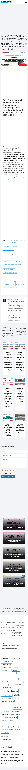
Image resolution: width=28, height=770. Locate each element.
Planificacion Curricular (15, 299)
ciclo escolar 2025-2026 (11, 658)
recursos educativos (9, 717)
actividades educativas (14, 645)
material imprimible (7, 695)
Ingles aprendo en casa (8, 284)
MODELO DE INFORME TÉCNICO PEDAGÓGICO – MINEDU (11, 629)
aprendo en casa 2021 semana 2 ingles (12, 261)
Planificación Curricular (18, 704)
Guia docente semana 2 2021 (10, 272)
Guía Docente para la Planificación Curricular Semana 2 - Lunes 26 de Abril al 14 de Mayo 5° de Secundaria (20, 332)
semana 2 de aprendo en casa (10, 290)
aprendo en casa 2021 (8, 249)
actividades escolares (10, 649)
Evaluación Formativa (18, 681)
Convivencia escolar (6, 664)
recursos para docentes (7, 720)
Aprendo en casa (6, 652)
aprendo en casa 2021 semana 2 (10, 258)
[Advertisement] (14, 19)
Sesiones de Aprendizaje (8, 729)
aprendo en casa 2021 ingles (9, 252)
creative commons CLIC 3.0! (14, 754)
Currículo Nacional (5, 673)
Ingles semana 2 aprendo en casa (11, 287)
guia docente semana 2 (8, 269)
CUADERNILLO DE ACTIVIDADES (10, 667)
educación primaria (7, 679)
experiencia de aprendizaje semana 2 (12, 264)
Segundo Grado (14, 727)
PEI (18, 698)
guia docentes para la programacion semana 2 (11, 278)
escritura (16, 679)
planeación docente (7, 704)
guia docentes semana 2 (9, 281)
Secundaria (5, 727)
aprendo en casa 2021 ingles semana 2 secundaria (12, 255)
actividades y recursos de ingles (10, 246)
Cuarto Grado (16, 670)
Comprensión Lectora (7, 661)
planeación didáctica (8, 701)
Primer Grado (5, 711)
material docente (7, 687)
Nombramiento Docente (7, 698)
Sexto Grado (18, 729)
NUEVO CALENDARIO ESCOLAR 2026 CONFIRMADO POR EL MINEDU (12, 626)
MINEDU (17, 695)
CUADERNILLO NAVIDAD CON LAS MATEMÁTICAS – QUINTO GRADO (11, 633)
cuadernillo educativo (6, 670)
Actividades (4, 645)
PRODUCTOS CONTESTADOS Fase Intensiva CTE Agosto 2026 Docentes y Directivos (12, 622)
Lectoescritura (17, 684)
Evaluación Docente (6, 681)
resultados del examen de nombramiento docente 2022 (11, 723)
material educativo (10, 691)
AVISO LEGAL (9, 762)
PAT (15, 698)
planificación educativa (7, 708)
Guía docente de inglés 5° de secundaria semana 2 (14, 178)
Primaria (18, 707)
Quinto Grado (5, 714)
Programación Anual (15, 711)
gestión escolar (5, 684)
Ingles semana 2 (20, 284)
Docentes (13, 673)
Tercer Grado (5, 732)
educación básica (6, 676)
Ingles (18, 281)
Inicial (11, 684)
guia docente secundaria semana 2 (11, 267)
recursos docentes (15, 714)
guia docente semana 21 (9, 275)
